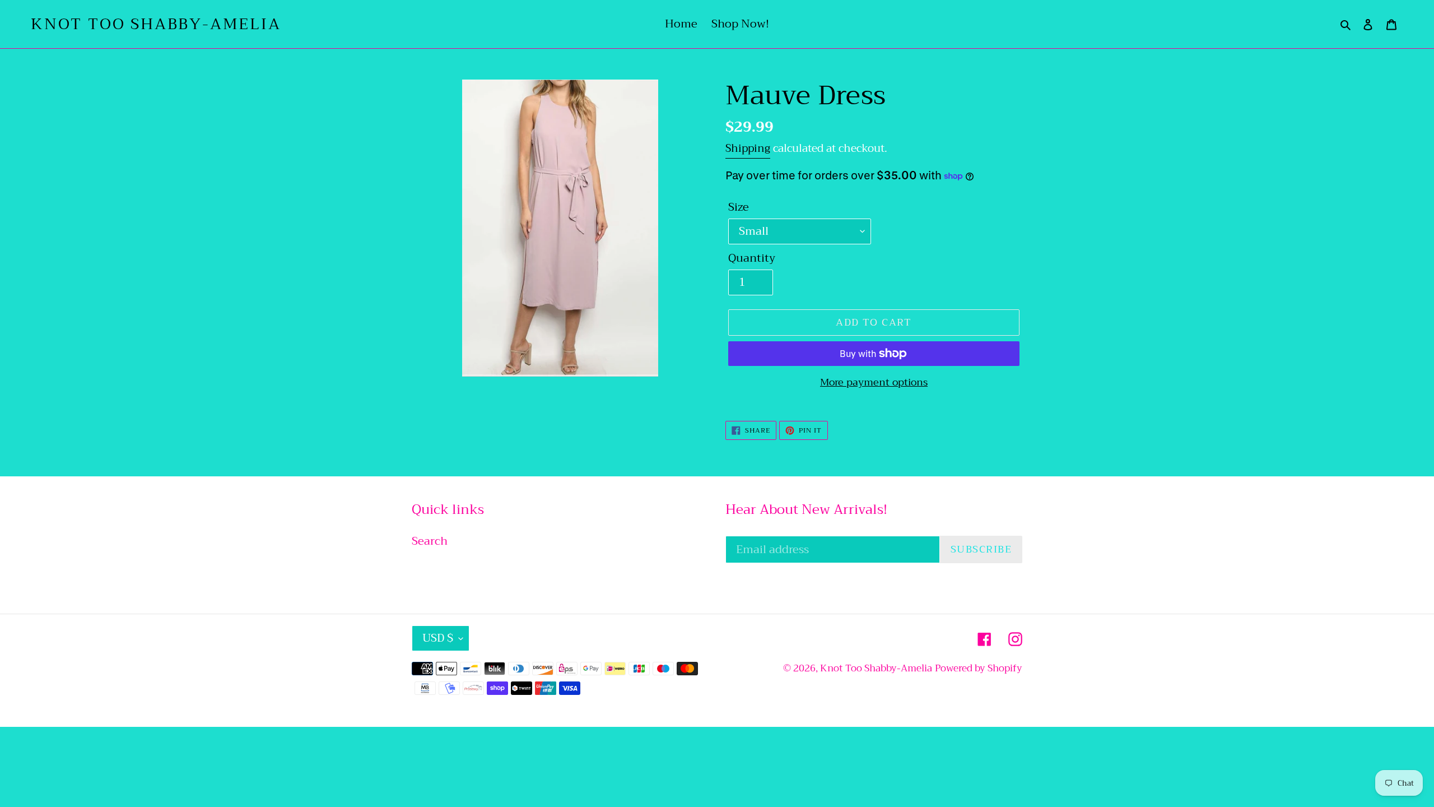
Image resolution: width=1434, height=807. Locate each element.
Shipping (747, 148)
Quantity (751, 258)
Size (738, 207)
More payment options (874, 382)
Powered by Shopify (978, 668)
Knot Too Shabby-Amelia (156, 24)
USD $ (437, 638)
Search (430, 541)
